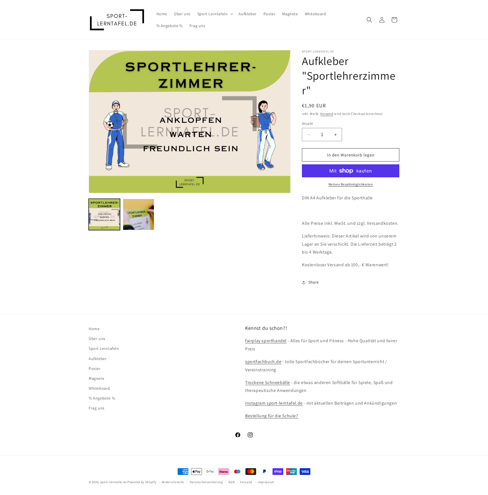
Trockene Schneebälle (267, 382)
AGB (231, 482)
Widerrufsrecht (173, 482)
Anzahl (307, 123)
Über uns (97, 338)
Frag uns (96, 408)
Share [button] (313, 282)
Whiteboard (99, 388)
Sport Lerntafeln (104, 348)
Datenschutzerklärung (206, 482)
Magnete (96, 378)
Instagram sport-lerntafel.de (274, 403)
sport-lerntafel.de (113, 482)
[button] (215, 14)
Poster (95, 368)
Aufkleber (97, 358)
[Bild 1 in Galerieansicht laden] (104, 214)
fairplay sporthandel (266, 341)
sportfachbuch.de (263, 362)
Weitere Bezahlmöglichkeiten (350, 184)
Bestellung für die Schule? (271, 416)
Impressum (266, 482)
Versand (326, 114)
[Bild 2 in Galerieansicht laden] (138, 214)
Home (94, 328)
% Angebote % (102, 398)
